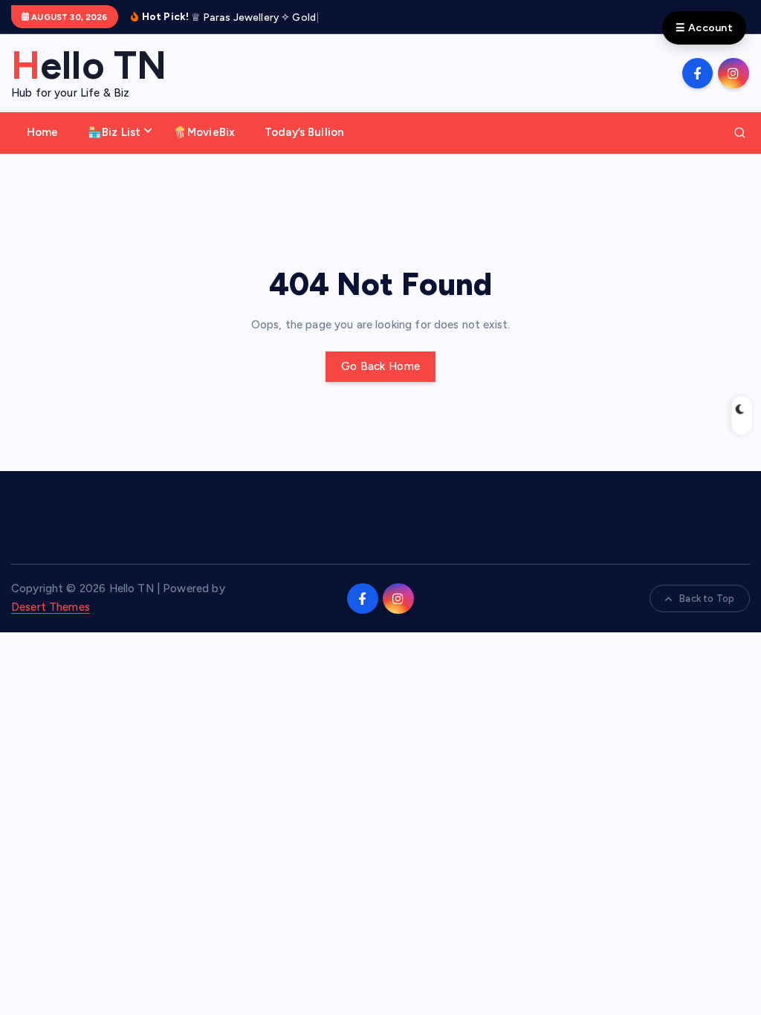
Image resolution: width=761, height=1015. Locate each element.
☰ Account (704, 28)
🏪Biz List (114, 132)
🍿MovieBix (204, 132)
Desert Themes (50, 607)
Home (43, 132)
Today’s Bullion (304, 132)
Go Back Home (380, 366)
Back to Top (706, 598)
